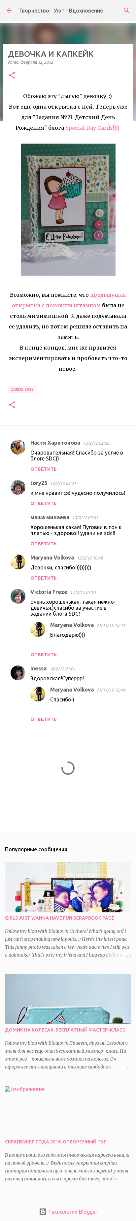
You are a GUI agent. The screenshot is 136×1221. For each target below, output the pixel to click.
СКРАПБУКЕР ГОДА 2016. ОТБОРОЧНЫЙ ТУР (56, 1141)
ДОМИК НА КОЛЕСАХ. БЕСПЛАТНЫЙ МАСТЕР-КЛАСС (65, 1030)
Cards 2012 (22, 389)
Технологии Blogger (72, 1212)
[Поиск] (127, 10)
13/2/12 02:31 (63, 483)
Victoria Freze (48, 592)
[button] (12, 75)
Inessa (38, 668)
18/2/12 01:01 (62, 668)
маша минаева (49, 517)
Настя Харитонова (55, 443)
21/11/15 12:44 (110, 625)
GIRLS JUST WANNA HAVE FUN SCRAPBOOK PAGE (59, 918)
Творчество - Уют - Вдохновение (60, 11)
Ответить (43, 469)
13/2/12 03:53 (85, 517)
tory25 (38, 483)
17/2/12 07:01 (83, 592)
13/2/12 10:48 (90, 558)
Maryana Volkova (52, 557)
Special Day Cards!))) (93, 127)
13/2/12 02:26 (96, 443)
